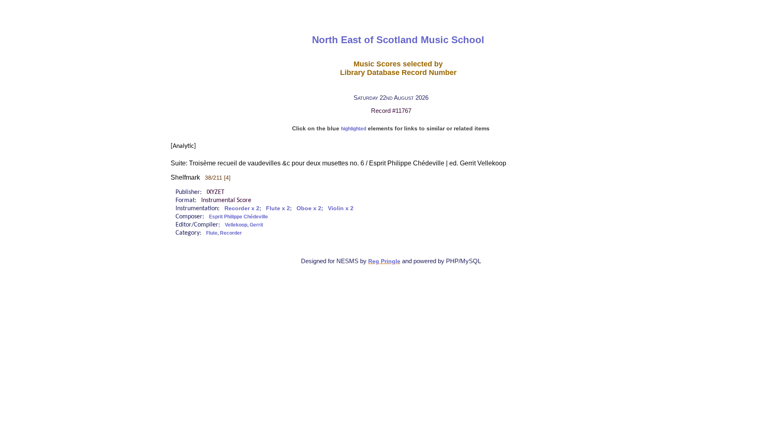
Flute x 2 (278, 208)
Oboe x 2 (309, 208)
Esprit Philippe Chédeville (238, 217)
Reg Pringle (384, 261)
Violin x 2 (341, 208)
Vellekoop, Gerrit (244, 225)
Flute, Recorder (224, 233)
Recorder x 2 (241, 208)
